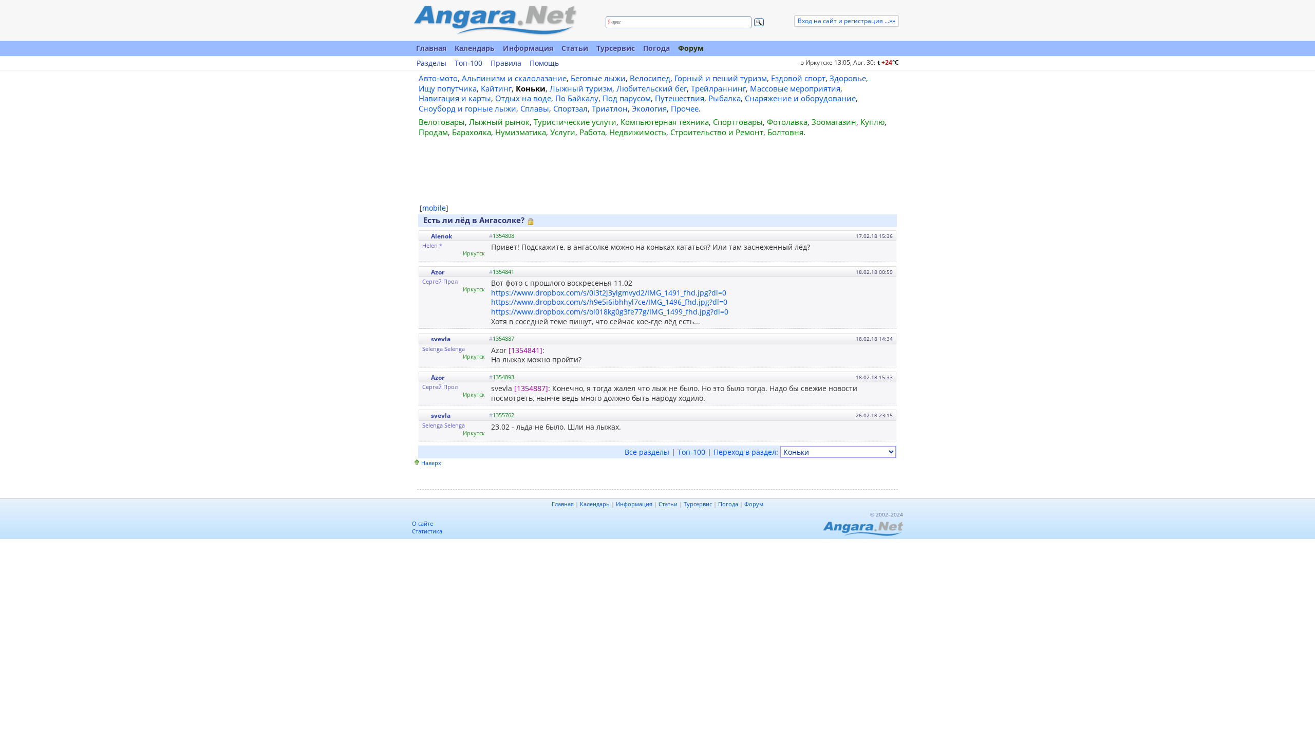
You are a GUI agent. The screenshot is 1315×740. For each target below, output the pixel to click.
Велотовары (442, 122)
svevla (440, 339)
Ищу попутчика (448, 88)
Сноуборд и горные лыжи (467, 108)
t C (888, 62)
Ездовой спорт (798, 78)
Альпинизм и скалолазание (514, 78)
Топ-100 (468, 63)
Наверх (431, 463)
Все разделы (647, 452)
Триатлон (610, 108)
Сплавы (534, 108)
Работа (592, 132)
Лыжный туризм (581, 88)
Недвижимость (637, 132)
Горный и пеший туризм (720, 78)
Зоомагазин (834, 122)
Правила (506, 63)
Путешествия (679, 98)
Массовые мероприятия (795, 88)
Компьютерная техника (665, 122)
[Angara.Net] (494, 20)
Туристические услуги (575, 122)
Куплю (872, 122)
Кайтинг (496, 88)
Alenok (441, 236)
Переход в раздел (744, 452)
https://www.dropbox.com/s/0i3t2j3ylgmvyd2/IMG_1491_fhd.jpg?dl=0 (608, 293)
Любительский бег (651, 88)
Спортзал (570, 108)
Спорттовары (738, 122)
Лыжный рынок (499, 122)
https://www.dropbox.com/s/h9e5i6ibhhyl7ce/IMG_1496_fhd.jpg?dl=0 (609, 302)
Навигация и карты (455, 98)
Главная (431, 48)
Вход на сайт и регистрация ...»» (846, 20)
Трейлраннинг (718, 88)
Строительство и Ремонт (716, 132)
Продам (433, 132)
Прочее (685, 108)
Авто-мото (438, 78)
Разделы (431, 63)
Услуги (562, 132)
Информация (528, 48)
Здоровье (848, 78)
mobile (434, 208)
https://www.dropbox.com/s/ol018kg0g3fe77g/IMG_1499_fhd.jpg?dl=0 (609, 312)
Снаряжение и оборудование (800, 98)
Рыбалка (724, 98)
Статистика (427, 531)
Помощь (544, 63)
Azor (437, 272)
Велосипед (650, 78)
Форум (691, 48)
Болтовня (785, 132)
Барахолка (471, 132)
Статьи (574, 48)
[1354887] (531, 388)
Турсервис (615, 48)
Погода (656, 48)
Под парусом (627, 98)
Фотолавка (787, 122)
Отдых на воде (523, 98)
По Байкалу (576, 98)
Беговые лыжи (598, 78)
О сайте (422, 523)
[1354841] (525, 350)
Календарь (475, 48)
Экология (649, 108)
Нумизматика (520, 132)
